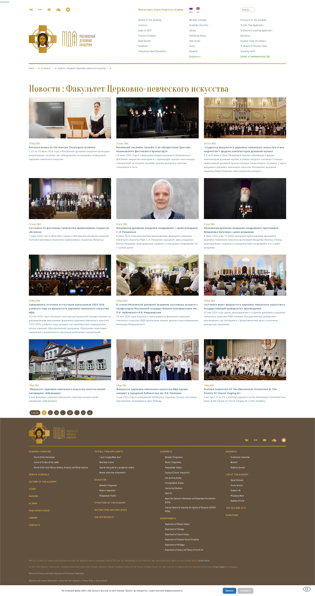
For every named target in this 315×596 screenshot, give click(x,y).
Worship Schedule (198, 19)
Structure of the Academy (253, 19)
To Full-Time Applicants (252, 25)
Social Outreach (237, 480)
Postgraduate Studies (107, 495)
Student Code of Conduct (253, 40)
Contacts (142, 25)
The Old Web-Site (236, 508)
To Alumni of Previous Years (253, 46)
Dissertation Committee (240, 457)
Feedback (143, 46)
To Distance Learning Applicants (256, 30)
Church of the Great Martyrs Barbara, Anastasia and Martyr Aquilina (61, 467)
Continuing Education (173, 488)
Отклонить (245, 590)
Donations (232, 515)
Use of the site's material (69, 580)
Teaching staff (247, 51)
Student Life (236, 490)
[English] (198, 8)
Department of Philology (174, 544)
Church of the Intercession (44, 457)
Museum (193, 51)
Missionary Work (237, 495)
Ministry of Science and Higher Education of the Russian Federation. (56, 573)
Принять (229, 590)
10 (70, 412)
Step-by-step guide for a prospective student (116, 467)
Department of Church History (177, 534)
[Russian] (190, 8)
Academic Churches (198, 25)
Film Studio (194, 40)
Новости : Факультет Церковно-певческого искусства (82, 68)
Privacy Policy (87, 580)
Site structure (101, 580)
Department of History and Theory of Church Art (184, 549)
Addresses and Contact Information (43, 580)
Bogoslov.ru (195, 56)
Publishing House (197, 35)
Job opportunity (104, 517)
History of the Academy (150, 19)
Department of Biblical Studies (177, 524)
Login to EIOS (145, 30)
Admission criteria (106, 462)
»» (90, 412)
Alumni (33, 503)
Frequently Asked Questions (152, 51)
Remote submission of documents (112, 472)
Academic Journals (238, 467)
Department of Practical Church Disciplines (182, 539)
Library (192, 30)
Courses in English (147, 35)
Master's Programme (107, 490)
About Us (168, 493)
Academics (46, 68)
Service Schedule (39, 474)
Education (245, 35)
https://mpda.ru (220, 567)
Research (231, 451)
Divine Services (237, 485)
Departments (168, 518)
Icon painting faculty (173, 477)
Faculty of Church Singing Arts (177, 472)
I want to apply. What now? (110, 457)
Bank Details (144, 40)
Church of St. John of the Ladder (46, 462)
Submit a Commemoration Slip (255, 56)
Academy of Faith (237, 500)
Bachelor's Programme (108, 485)
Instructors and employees (110, 510)
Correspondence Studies (174, 483)
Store (192, 46)
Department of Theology (174, 529)
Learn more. (204, 560)
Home (31, 68)
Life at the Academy (237, 474)
